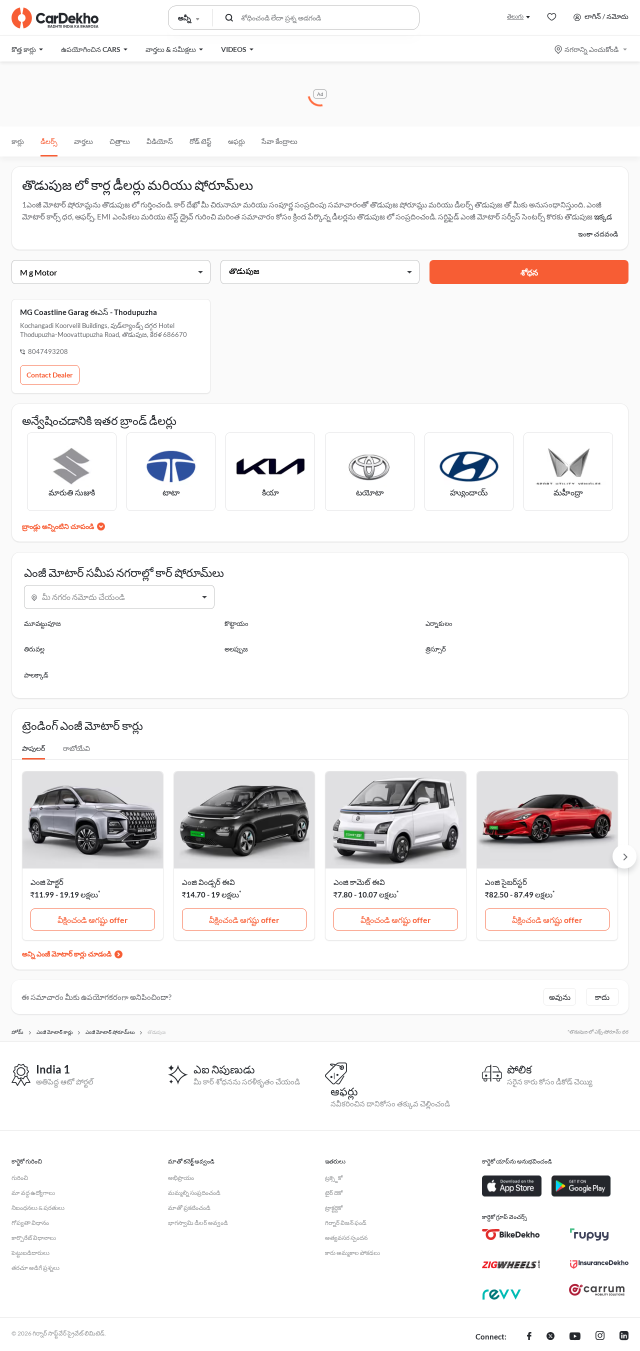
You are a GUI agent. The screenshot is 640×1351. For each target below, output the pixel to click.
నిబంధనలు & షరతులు (38, 1208)
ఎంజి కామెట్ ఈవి (359, 882)
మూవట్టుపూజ (42, 624)
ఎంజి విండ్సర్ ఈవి (208, 882)
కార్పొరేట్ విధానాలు (34, 1238)
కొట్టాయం (236, 624)
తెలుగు (515, 16)
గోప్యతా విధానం (30, 1222)
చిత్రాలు (120, 141)
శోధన (529, 272)
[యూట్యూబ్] (575, 1337)
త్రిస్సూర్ (436, 649)
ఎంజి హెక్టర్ (47, 882)
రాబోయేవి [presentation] (76, 748)
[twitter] (550, 1337)
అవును (559, 997)
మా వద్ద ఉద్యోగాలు (33, 1192)
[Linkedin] (624, 1337)
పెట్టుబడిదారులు (31, 1252)
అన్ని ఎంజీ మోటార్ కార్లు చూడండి (67, 954)
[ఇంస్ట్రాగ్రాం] (600, 1337)
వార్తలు (83, 141)
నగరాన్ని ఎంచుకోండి (591, 49)
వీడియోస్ (159, 141)
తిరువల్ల (34, 649)
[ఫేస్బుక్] (529, 1337)
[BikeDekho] (511, 1234)
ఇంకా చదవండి (598, 234)
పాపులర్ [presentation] (33, 748)
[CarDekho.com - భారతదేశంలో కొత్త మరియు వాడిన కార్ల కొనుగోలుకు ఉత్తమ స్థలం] (55, 18)
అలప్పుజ (236, 649)
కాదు (602, 997)
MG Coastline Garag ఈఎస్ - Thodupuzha (88, 312)
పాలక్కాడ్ (36, 675)
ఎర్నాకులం (439, 624)
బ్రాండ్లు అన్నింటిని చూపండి (58, 526)
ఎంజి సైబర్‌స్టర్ (506, 882)
